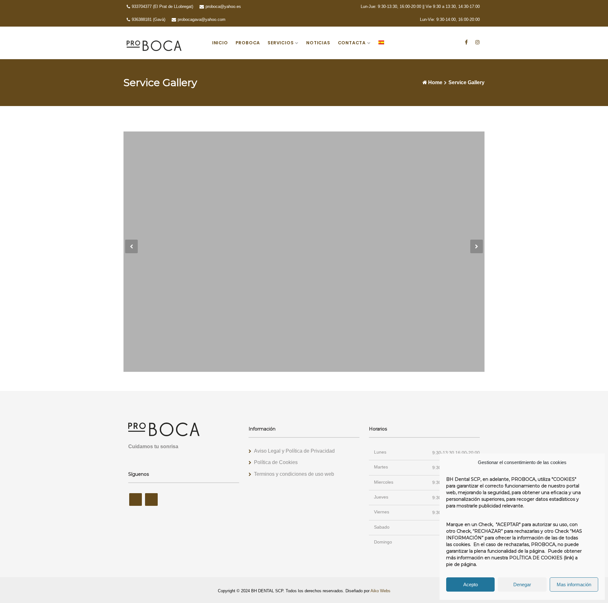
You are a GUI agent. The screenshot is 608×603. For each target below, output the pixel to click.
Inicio (220, 43)
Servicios (281, 43)
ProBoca (248, 43)
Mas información (574, 584)
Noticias (318, 43)
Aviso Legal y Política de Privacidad (294, 451)
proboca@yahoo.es (223, 6)
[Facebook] (466, 42)
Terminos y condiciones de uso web (294, 474)
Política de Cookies (276, 462)
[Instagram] (477, 42)
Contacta (352, 43)
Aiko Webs (380, 590)
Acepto (470, 584)
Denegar (522, 584)
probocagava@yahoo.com (201, 19)
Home (435, 82)
